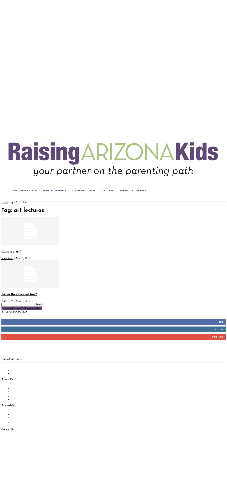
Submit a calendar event (26, 399)
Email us (14, 447)
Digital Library (20, 370)
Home (4, 202)
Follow (219, 329)
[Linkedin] (19, 474)
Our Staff (17, 388)
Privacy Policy (19, 373)
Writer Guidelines (22, 396)
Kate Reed (7, 258)
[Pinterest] (26, 474)
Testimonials (19, 414)
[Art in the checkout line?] (30, 287)
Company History (22, 391)
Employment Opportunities (28, 394)
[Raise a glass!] (30, 244)
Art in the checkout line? (19, 294)
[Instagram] (12, 474)
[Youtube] (41, 474)
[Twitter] (34, 474)
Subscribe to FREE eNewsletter (31, 368)
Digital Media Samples (25, 420)
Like (221, 321)
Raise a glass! (11, 251)
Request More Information (28, 422)
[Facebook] (4, 474)
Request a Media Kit (24, 417)
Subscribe (217, 336)
